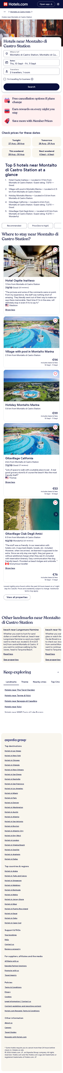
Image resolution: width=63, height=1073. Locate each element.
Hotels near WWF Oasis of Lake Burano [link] (24, 712)
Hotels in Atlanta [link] (12, 817)
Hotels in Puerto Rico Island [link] (16, 909)
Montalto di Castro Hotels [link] (20, 12)
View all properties (17, 597)
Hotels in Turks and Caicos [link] (16, 876)
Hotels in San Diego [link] (13, 774)
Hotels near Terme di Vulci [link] (18, 695)
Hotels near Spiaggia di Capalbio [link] (21, 701)
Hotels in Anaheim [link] (12, 854)
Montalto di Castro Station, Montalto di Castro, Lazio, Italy (34, 54)
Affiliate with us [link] (12, 961)
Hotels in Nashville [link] (12, 779)
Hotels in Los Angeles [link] (14, 788)
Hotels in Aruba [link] (11, 871)
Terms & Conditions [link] (13, 987)
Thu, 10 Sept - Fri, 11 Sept (23, 63)
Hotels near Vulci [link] (13, 706)
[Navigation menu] (58, 4)
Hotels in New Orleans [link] (14, 770)
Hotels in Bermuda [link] (13, 890)
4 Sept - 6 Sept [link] (46, 154)
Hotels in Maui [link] (11, 904)
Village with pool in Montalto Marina (25, 189)
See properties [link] (11, 659)
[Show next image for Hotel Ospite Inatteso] (56, 261)
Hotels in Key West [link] (13, 835)
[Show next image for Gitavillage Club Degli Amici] (56, 514)
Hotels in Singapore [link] (13, 880)
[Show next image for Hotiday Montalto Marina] (56, 385)
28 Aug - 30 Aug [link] (16, 154)
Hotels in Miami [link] (11, 793)
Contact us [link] (9, 944)
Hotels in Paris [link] (11, 798)
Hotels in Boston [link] (12, 826)
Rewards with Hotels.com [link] (16, 1037)
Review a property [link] (13, 949)
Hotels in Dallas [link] (11, 859)
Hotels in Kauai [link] (11, 913)
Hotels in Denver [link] (12, 802)
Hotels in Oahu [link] (11, 918)
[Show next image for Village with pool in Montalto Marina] (56, 332)
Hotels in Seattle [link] (12, 850)
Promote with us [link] (12, 970)
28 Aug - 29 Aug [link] (47, 143)
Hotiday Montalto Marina (20, 195)
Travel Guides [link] (10, 1032)
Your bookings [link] (11, 935)
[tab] (11, 682)
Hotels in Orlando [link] (12, 765)
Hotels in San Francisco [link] (14, 784)
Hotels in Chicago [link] (12, 760)
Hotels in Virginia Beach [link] (15, 845)
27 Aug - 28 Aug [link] (16, 143)
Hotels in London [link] (12, 840)
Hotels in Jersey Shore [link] (14, 899)
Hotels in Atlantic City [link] (14, 831)
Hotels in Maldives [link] (12, 885)
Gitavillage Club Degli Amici (21, 211)
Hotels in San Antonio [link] (14, 821)
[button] (31, 672)
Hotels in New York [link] (13, 755)
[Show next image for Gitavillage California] (56, 438)
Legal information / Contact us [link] (18, 1001)
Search (31, 86)
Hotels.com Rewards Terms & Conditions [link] (22, 1011)
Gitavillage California (18, 202)
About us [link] (8, 1023)
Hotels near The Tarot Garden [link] (20, 690)
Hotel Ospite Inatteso (18, 180)
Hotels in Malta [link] (11, 895)
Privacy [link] (8, 992)
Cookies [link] (8, 997)
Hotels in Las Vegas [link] (13, 751)
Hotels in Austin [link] (11, 812)
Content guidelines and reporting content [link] (23, 1006)
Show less (10, 309)
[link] (55, 249)
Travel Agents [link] (11, 975)
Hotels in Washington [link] (14, 807)
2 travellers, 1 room (20, 72)
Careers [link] (8, 1027)
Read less (8, 654)
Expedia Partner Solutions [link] (16, 966)
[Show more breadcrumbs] (5, 12)
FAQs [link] (7, 939)
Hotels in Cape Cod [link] (13, 923)
